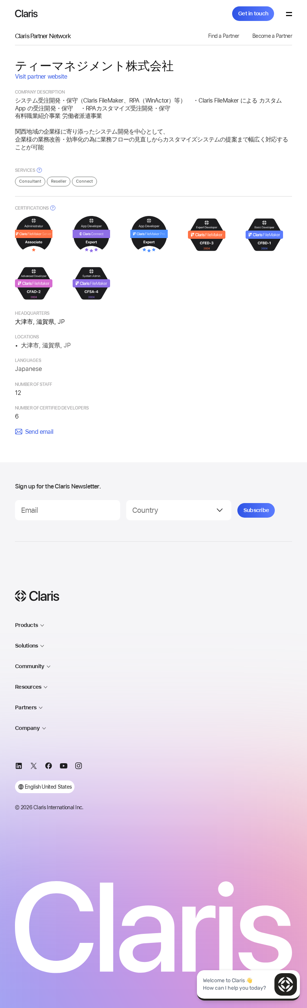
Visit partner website (41, 76)
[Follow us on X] (33, 767)
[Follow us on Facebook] (48, 767)
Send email (39, 431)
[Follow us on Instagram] (78, 767)
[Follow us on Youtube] (63, 767)
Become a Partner (272, 36)
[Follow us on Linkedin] (18, 767)
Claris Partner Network (43, 36)
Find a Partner (223, 36)
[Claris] (26, 13)
